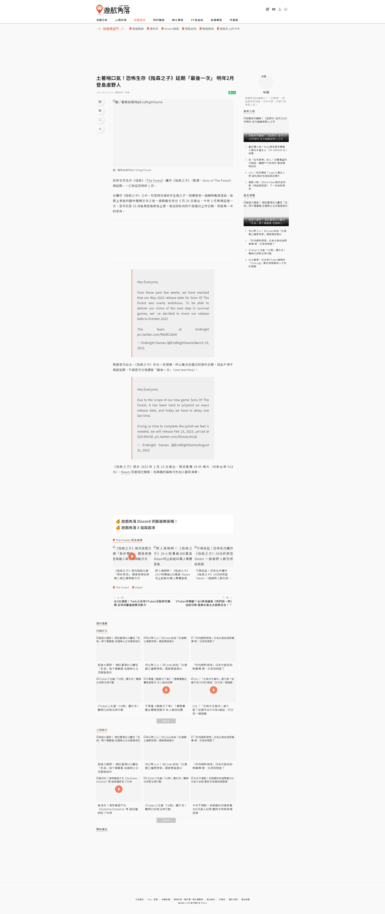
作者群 (234, 20)
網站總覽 (245, 899)
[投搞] (268, 9)
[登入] (280, 9)
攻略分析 (102, 20)
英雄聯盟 (138, 29)
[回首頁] (113, 10)
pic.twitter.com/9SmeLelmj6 (176, 436)
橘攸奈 (154, 29)
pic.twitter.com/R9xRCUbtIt (157, 334)
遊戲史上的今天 (230, 29)
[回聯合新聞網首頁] (99, 10)
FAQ (150, 899)
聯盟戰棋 (208, 29)
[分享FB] (100, 101)
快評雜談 (159, 20)
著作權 (187, 899)
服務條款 (178, 899)
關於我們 (233, 899)
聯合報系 (211, 899)
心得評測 (121, 20)
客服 (156, 899)
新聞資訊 (140, 20)
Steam (139, 587)
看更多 (166, 721)
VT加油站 (197, 20)
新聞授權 (166, 899)
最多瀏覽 (249, 195)
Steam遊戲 (171, 29)
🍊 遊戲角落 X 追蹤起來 (136, 527)
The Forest (122, 587)
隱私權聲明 (197, 899)
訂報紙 (222, 899)
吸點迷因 (190, 29)
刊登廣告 (140, 899)
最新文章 (249, 111)
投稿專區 (216, 20)
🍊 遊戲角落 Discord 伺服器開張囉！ (147, 521)
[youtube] (274, 9)
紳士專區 (177, 20)
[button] (286, 9)
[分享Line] (100, 110)
